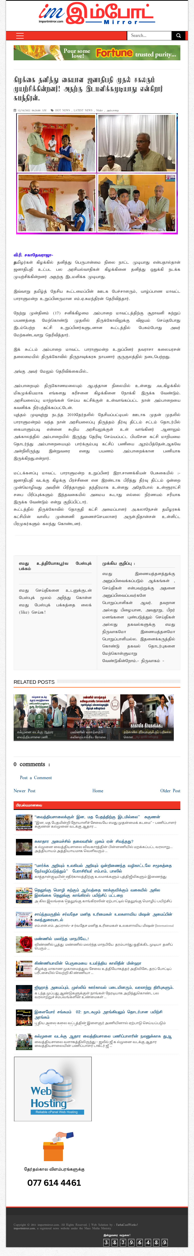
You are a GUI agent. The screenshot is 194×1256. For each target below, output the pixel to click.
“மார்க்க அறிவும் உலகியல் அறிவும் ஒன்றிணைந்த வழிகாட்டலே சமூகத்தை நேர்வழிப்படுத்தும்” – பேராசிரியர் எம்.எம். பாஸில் (103, 868)
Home (97, 791)
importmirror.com (24, 1228)
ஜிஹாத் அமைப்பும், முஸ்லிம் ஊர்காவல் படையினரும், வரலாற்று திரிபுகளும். (104, 987)
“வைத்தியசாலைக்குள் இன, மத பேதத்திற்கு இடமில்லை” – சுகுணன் (97, 817)
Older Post (170, 791)
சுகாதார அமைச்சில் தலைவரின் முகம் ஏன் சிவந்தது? (84, 841)
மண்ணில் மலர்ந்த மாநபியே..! (62, 939)
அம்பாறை (113, 110)
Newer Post (24, 791)
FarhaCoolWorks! (127, 1225)
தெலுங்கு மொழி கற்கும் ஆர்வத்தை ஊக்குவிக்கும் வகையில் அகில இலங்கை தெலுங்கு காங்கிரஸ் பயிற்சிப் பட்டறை (97, 893)
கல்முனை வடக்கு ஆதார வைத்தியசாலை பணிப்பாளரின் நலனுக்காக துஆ (103, 1036)
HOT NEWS (62, 110)
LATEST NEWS (83, 110)
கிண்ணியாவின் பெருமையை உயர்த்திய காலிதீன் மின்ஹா (88, 963)
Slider (99, 110)
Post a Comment (36, 778)
